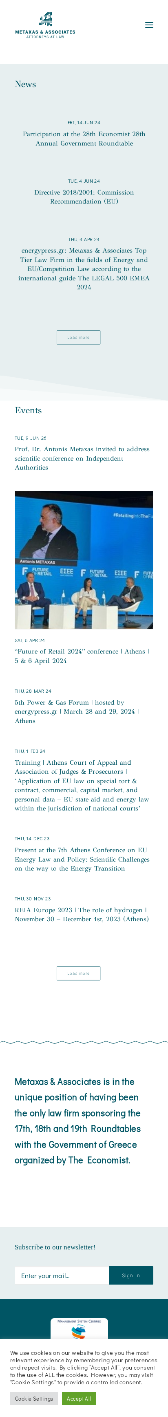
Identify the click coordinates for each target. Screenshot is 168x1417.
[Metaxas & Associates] (45, 25)
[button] (84, 560)
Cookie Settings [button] (34, 1398)
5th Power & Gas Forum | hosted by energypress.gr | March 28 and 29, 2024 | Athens (77, 711)
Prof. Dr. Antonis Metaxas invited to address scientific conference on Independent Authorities (82, 458)
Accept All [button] (79, 1398)
